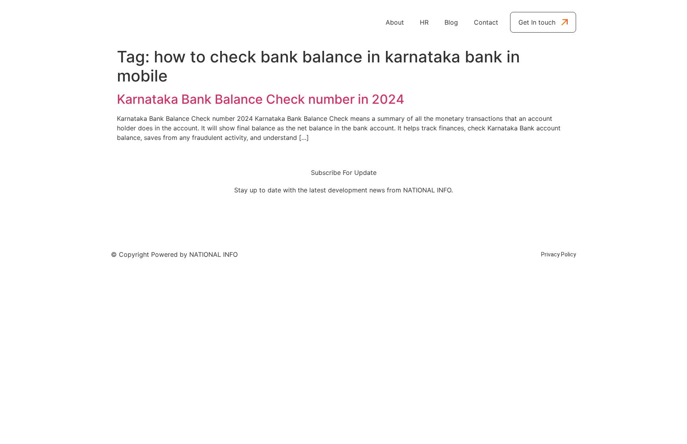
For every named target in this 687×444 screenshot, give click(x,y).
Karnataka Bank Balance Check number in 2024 (260, 99)
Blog (451, 22)
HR (424, 22)
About (395, 22)
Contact (486, 22)
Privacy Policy (558, 254)
